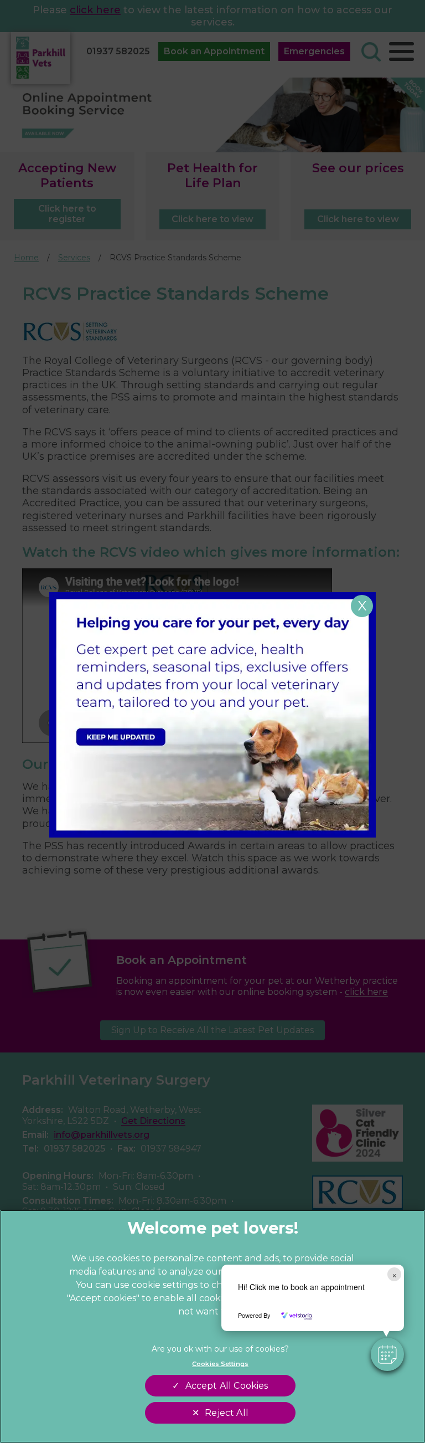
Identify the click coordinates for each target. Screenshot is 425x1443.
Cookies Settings (220, 1364)
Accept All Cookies (226, 1385)
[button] (387, 1354)
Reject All (226, 1413)
